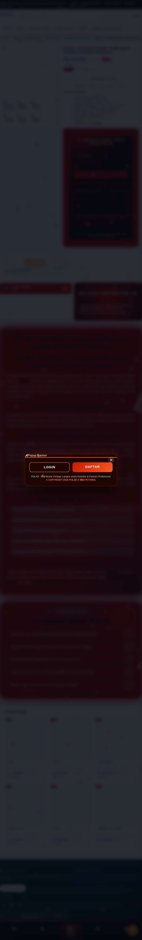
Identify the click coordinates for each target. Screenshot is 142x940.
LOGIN (49, 467)
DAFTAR (92, 467)
